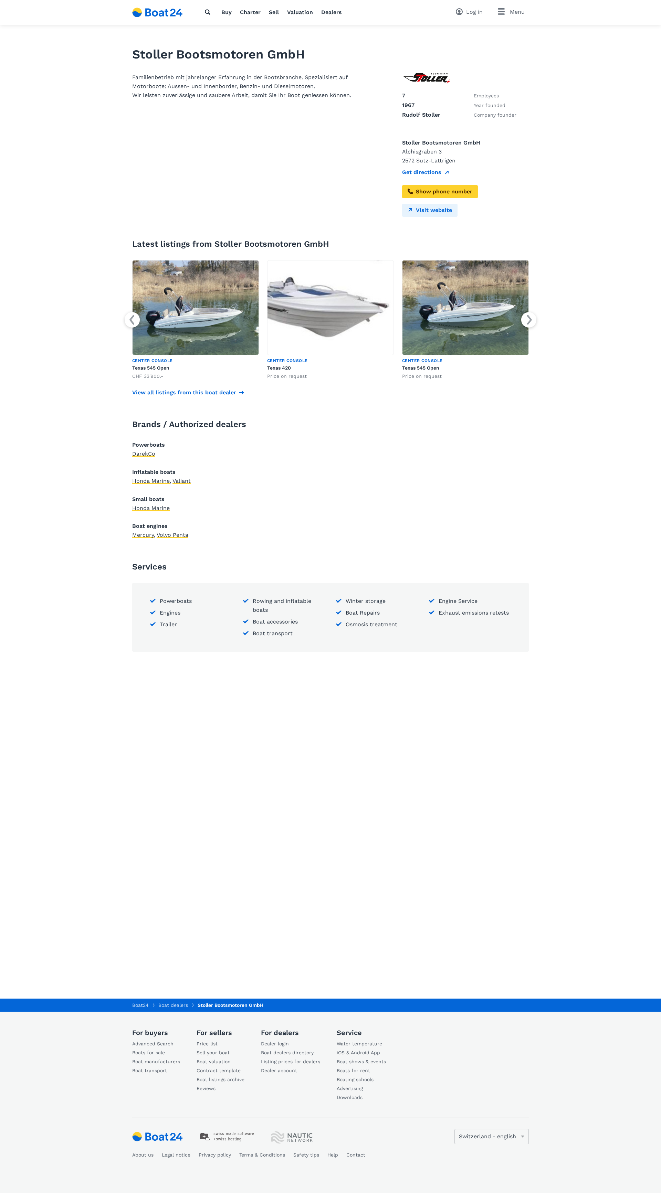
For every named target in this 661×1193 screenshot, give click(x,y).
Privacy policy (215, 1155)
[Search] (209, 12)
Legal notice (176, 1155)
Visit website (434, 210)
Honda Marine (151, 481)
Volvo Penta (172, 535)
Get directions (421, 172)
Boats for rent (353, 1070)
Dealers (331, 12)
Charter (250, 12)
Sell (274, 12)
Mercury (143, 535)
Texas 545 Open (150, 368)
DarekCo (143, 453)
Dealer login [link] (275, 1043)
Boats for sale (148, 1052)
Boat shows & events (361, 1061)
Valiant (181, 481)
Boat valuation (214, 1061)
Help (332, 1155)
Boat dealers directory (287, 1052)
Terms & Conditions (262, 1155)
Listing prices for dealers (290, 1061)
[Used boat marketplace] (157, 12)
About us (143, 1155)
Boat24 (140, 1005)
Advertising (350, 1088)
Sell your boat (213, 1052)
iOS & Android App (358, 1052)
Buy (226, 12)
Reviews (206, 1088)
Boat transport (149, 1070)
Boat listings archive (220, 1079)
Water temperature (359, 1043)
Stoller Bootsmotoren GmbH (230, 1005)
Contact (355, 1155)
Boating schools (355, 1079)
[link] (195, 320)
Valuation (300, 12)
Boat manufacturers (156, 1061)
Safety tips (306, 1155)
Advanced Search (153, 1043)
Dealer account (279, 1070)
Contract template (219, 1070)
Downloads (350, 1097)
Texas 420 (279, 368)
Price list (207, 1043)
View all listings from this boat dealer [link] (184, 392)
